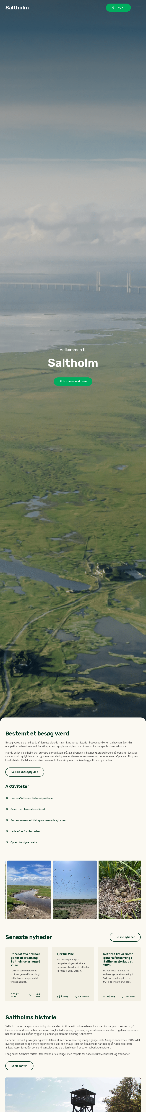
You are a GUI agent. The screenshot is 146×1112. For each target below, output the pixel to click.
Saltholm (17, 7)
